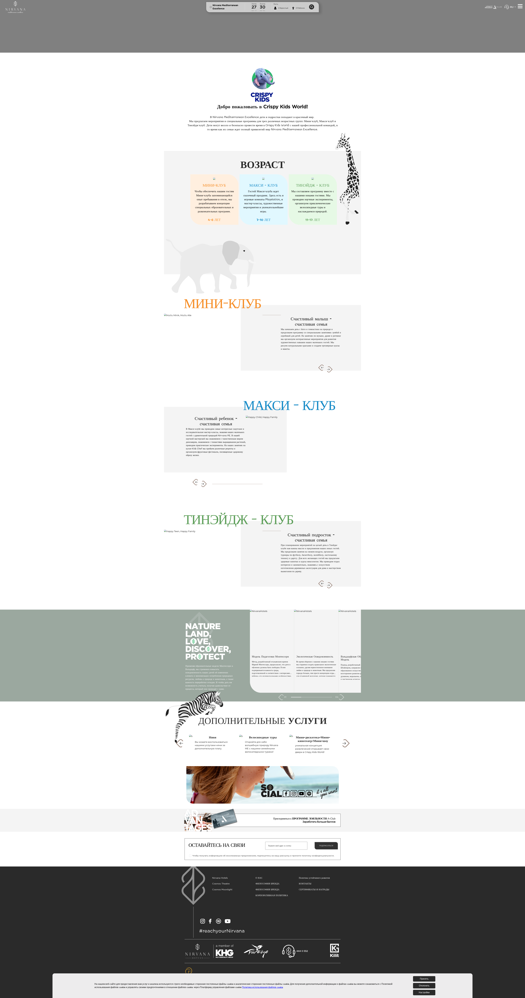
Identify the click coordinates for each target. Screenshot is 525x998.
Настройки (424, 992)
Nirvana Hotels (220, 878)
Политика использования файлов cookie (262, 987)
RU (512, 7)
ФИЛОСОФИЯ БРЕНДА (267, 884)
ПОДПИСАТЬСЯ (326, 846)
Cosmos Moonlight (222, 890)
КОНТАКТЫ (305, 884)
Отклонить (424, 985)
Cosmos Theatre (221, 884)
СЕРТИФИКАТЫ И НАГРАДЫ (314, 890)
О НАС (259, 878)
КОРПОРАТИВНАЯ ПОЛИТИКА (272, 896)
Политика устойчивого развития (314, 878)
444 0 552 (302, 951)
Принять (424, 979)
